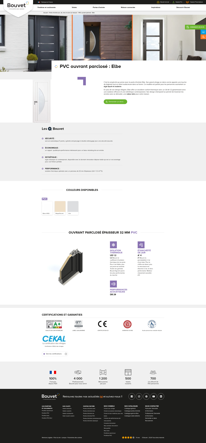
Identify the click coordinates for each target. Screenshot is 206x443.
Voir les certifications (54, 354)
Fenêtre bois (45, 415)
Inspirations (155, 7)
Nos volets (66, 406)
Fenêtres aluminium (110, 433)
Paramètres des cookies (74, 437)
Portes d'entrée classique (90, 420)
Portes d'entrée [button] (99, 7)
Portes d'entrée (89, 406)
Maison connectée (128, 7)
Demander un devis (116, 102)
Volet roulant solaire (68, 416)
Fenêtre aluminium (47, 410)
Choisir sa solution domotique (112, 411)
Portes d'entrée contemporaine (92, 418)
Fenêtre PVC (45, 413)
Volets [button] (74, 7)
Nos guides (107, 428)
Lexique (64, 437)
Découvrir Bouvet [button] (183, 7)
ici (101, 396)
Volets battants (67, 408)
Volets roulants (67, 411)
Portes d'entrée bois (89, 411)
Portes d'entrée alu (88, 413)
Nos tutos (106, 430)
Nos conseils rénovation (111, 425)
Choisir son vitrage (109, 408)
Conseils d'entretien (110, 423)
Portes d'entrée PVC (89, 416)
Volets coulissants (68, 413)
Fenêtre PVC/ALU (47, 418)
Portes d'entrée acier (89, 408)
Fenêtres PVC (108, 435)
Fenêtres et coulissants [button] (47, 7)
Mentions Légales (47, 437)
